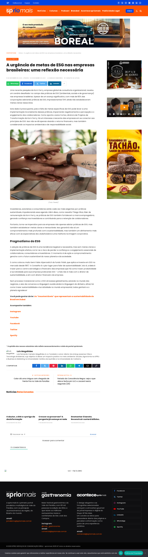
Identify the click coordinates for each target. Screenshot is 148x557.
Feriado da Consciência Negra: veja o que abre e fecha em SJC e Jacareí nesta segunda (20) (76, 381)
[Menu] (8, 3)
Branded (75, 11)
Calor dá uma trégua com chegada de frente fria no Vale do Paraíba (31, 379)
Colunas (53, 11)
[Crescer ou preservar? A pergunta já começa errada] (53, 405)
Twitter (13, 329)
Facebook (15, 323)
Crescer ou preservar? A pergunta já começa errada (53, 418)
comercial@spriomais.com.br (54, 531)
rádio (129, 11)
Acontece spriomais (91, 11)
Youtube (14, 317)
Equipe (27, 3)
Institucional (17, 3)
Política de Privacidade (133, 553)
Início (21, 53)
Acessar (92, 434)
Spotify (13, 335)
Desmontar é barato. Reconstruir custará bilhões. (85, 418)
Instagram (15, 311)
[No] (145, 553)
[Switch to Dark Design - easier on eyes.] (136, 11)
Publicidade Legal (111, 11)
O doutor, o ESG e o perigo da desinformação (20, 418)
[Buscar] (140, 11)
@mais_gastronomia (51, 526)
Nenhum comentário (56, 78)
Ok (121, 553)
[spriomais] (19, 11)
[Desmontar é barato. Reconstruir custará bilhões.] (85, 405)
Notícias (41, 11)
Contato (36, 3)
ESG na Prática (12, 59)
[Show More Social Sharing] (64, 83)
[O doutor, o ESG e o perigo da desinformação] (21, 405)
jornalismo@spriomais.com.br (19, 521)
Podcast (65, 11)
